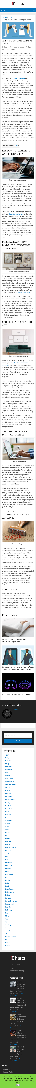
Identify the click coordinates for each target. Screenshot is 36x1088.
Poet (7, 886)
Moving (8, 868)
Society (8, 907)
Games (7, 823)
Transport (8, 928)
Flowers (8, 814)
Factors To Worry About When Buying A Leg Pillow (15, 640)
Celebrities (9, 779)
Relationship (9, 892)
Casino (7, 776)
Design (7, 791)
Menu (3, 10)
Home (7, 844)
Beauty (7, 761)
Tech (7, 919)
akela (5, 47)
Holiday (8, 841)
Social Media (9, 904)
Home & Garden (11, 847)
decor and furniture (23, 292)
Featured (8, 808)
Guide (7, 829)
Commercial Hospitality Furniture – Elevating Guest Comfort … (18, 986)
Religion (8, 895)
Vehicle (8, 943)
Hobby (7, 838)
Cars (6, 773)
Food (7, 817)
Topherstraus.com (18, 78)
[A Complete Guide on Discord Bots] (18, 682)
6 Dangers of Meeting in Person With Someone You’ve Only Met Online (18, 668)
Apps (7, 755)
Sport (7, 913)
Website (8, 946)
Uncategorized (10, 937)
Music (7, 871)
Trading (8, 925)
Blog (7, 764)
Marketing (8, 862)
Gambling (8, 820)
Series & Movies (11, 901)
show (16, 145)
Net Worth (9, 874)
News (7, 877)
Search (18, 741)
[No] (34, 1081)
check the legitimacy (15, 214)
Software (8, 910)
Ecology (8, 794)
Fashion (8, 805)
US (6, 940)
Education (8, 797)
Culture (7, 788)
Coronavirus (9, 782)
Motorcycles (9, 865)
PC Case (8, 880)
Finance (8, 811)
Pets (7, 883)
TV (6, 934)
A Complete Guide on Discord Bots (16, 694)
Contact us (7, 1069)
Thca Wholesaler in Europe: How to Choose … (18, 1019)
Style (7, 916)
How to (8, 850)
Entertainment (10, 800)
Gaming (8, 826)
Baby (7, 758)
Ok (18, 1085)
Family (7, 803)
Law (6, 856)
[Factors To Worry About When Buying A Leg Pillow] (18, 627)
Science (8, 898)
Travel (7, 931)
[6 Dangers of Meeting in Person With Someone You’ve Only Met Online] (18, 655)
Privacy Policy (8, 1072)
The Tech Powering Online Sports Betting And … (17, 1051)
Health (7, 832)
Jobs (7, 853)
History (7, 835)
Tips (29, 47)
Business (8, 767)
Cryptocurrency (10, 785)
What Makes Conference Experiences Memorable (18, 1035)
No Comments (9, 49)
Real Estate (9, 889)
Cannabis (8, 770)
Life (6, 859)
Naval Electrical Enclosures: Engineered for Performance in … (18, 1002)
